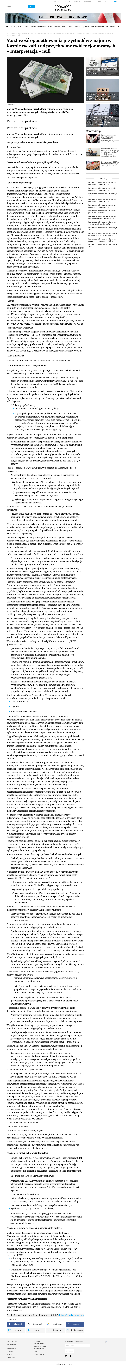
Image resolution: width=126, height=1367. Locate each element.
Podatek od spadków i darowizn (100, 27)
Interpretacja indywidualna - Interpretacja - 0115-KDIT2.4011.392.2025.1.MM (102, 234)
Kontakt (10, 1354)
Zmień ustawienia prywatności (40, 1347)
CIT (19, 27)
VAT (13, 27)
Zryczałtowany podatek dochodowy (48, 27)
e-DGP (99, 2)
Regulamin (11, 1357)
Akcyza (78, 27)
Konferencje (11, 1345)
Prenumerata (12, 1342)
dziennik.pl (57, 2)
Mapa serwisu (39, 1354)
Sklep (117, 2)
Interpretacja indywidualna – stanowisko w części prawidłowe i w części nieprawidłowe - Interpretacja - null (102, 223)
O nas (36, 1351)
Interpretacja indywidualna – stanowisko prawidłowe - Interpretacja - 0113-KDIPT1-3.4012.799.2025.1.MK (102, 240)
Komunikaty (11, 1348)
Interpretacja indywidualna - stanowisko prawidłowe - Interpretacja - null (102, 189)
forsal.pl (67, 2)
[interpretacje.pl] (63, 8)
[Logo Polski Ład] (63, 18)
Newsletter (108, 2)
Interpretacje (11, 33)
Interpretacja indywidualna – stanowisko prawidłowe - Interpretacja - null (102, 183)
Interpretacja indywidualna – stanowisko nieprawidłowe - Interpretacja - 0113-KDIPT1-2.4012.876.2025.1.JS (102, 218)
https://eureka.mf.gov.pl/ (71, 1315)
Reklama (10, 1351)
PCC (70, 27)
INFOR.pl (77, 2)
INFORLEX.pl (88, 2)
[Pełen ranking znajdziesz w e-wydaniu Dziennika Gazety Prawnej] (112, 1342)
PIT (26, 27)
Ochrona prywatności (39, 1342)
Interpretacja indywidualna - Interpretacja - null (102, 195)
